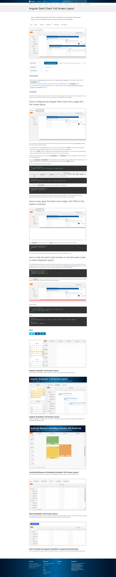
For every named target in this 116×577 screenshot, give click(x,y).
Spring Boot (79, 4)
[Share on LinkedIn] (43, 333)
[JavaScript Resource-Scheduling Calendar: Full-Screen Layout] (58, 469)
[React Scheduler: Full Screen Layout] (58, 510)
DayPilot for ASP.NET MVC (34, 566)
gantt (36, 24)
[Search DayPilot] (85, 1)
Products (39, 1)
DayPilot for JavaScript (33, 563)
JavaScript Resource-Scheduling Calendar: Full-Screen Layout (53, 472)
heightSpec (77, 143)
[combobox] (73, 1)
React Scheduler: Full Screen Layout (43, 514)
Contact (58, 563)
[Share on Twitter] (32, 333)
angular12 (49, 24)
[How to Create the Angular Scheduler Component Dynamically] (58, 546)
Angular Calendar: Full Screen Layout (43, 371)
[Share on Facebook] (37, 333)
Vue (55, 4)
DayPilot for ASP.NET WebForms (35, 564)
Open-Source (87, 4)
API (43, 566)
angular (42, 24)
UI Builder (45, 573)
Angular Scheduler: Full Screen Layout (44, 417)
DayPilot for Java (32, 567)
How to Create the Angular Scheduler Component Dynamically (53, 549)
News (44, 567)
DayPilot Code (32, 4)
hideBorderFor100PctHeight (71, 265)
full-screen (64, 24)
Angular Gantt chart (42, 80)
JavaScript (40, 4)
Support (44, 1)
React (51, 4)
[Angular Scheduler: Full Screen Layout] (58, 395)
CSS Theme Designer (47, 572)
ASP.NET (60, 4)
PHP (74, 4)
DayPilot (33, 1)
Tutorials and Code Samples (48, 563)
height (66, 149)
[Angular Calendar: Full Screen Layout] (58, 367)
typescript (56, 24)
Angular (46, 4)
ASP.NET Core (68, 4)
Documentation (46, 564)
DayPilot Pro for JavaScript (62, 80)
